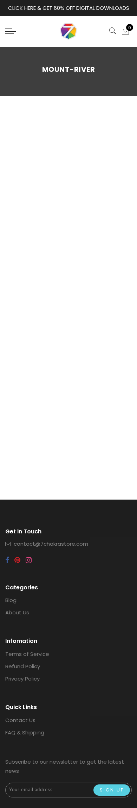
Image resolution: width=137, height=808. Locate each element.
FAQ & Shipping (24, 732)
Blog (11, 600)
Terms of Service (27, 654)
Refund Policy (22, 666)
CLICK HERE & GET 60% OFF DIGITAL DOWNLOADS (68, 8)
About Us (17, 612)
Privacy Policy (22, 678)
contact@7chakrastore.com (51, 543)
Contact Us (20, 720)
